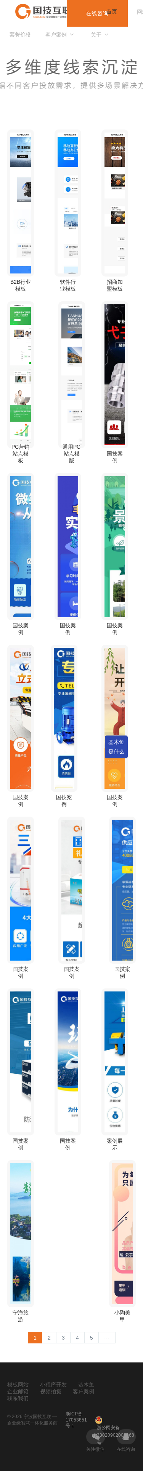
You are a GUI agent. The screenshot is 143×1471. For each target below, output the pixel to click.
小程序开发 (53, 1384)
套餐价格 (20, 34)
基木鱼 (86, 1384)
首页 (111, 11)
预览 (20, 226)
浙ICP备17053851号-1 (76, 1419)
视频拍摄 (50, 1391)
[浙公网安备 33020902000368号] (115, 1420)
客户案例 (56, 35)
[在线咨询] (126, 1436)
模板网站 (18, 1384)
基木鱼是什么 (116, 747)
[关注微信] (95, 1436)
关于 (96, 35)
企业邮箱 (18, 1391)
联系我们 (18, 1398)
